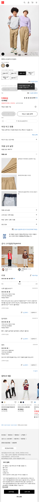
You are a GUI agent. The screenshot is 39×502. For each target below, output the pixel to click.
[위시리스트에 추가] (16, 248)
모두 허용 (11, 492)
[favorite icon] (15, 402)
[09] (7, 65)
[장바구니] (32, 2)
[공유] (2, 121)
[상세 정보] (36, 107)
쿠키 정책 (5, 487)
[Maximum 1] (13, 114)
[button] (9, 165)
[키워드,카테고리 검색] (24, 2)
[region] (19, 481)
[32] (3, 65)
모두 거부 (27, 492)
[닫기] (32, 87)
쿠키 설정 (19, 496)
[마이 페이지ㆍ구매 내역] (28, 2)
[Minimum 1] (3, 114)
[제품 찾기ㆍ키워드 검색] (36, 2)
